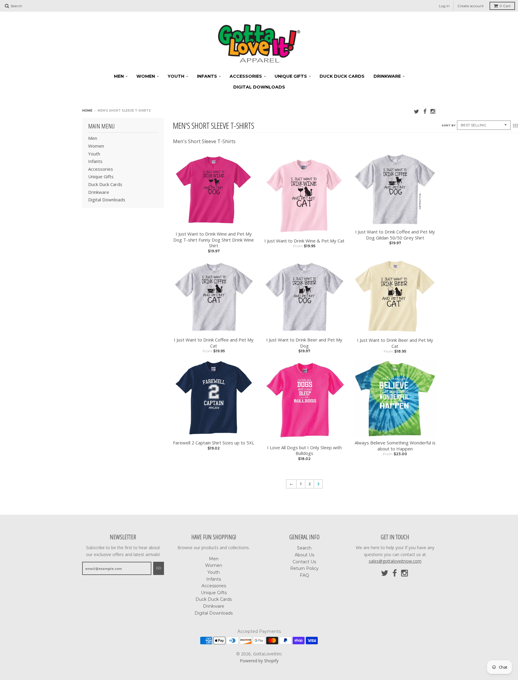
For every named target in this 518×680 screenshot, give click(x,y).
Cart (505, 6)
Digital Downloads (259, 87)
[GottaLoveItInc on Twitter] (416, 111)
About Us (304, 555)
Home (87, 111)
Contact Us (304, 561)
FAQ (304, 575)
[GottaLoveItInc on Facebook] (424, 111)
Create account (470, 6)
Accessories (246, 76)
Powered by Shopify (259, 660)
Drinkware (387, 76)
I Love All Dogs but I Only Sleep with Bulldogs (304, 450)
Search (304, 548)
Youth (176, 76)
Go (158, 568)
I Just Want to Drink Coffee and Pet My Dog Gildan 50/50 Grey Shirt (395, 235)
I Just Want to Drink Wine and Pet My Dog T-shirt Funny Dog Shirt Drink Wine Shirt (213, 239)
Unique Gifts (291, 76)
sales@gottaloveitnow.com (395, 561)
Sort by (448, 125)
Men (119, 76)
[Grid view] (515, 126)
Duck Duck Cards (342, 76)
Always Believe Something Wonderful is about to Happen (395, 446)
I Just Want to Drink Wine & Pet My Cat (304, 241)
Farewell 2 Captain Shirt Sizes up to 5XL (213, 443)
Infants (207, 76)
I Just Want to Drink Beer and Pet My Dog (304, 343)
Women (145, 76)
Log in (444, 6)
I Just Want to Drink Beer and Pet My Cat (395, 343)
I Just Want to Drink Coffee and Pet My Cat (214, 343)
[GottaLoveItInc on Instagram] (433, 111)
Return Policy (304, 568)
